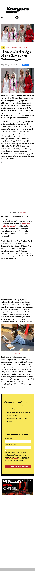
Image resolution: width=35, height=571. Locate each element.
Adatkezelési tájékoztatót (11, 458)
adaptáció (24, 48)
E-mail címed (9, 438)
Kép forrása (17, 353)
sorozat (7, 48)
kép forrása (22, 212)
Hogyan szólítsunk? (11, 444)
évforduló (20, 48)
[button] (2, 17)
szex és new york (13, 48)
